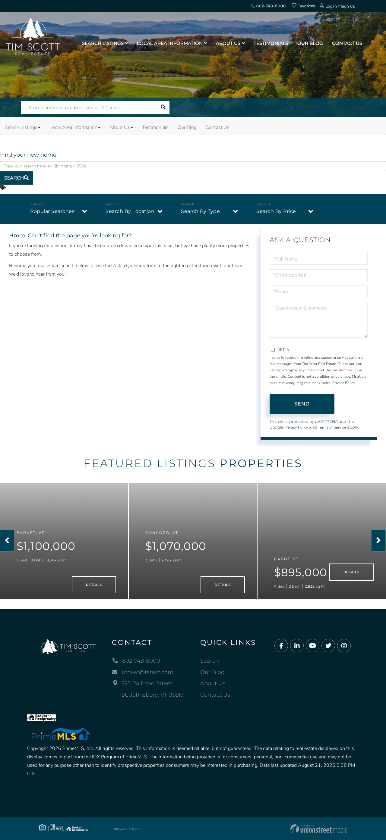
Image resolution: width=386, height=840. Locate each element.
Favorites (305, 6)
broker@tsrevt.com (147, 672)
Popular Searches (52, 211)
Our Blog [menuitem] (310, 43)
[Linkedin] (296, 646)
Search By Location (130, 211)
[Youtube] (312, 646)
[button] (163, 107)
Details (94, 585)
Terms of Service (332, 427)
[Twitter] (328, 646)
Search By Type (200, 211)
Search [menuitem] (209, 660)
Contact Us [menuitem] (347, 43)
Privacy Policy (343, 382)
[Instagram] (343, 646)
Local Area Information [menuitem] (170, 43)
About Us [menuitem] (228, 43)
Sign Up (348, 6)
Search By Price (276, 211)
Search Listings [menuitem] (103, 43)
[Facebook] (281, 646)
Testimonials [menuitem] (271, 43)
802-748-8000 (270, 6)
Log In (331, 6)
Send (302, 404)
